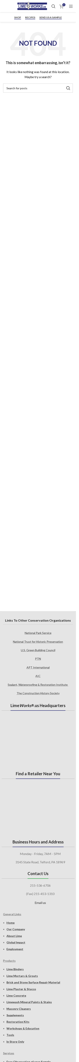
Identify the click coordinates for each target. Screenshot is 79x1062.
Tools (10, 1035)
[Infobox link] (4, 6)
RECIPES (30, 17)
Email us (40, 903)
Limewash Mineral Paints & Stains (29, 1002)
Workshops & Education (22, 1028)
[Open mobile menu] (71, 6)
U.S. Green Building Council (38, 650)
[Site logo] (32, 6)
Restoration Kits (17, 1021)
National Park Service (38, 633)
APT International (38, 667)
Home (10, 922)
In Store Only (15, 1041)
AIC (38, 676)
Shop (17, 17)
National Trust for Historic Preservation (38, 641)
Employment (14, 949)
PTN (38, 658)
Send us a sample (50, 17)
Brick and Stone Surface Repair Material (33, 982)
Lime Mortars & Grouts (22, 976)
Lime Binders (15, 969)
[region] (38, 578)
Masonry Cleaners (18, 1008)
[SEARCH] (68, 88)
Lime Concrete (16, 995)
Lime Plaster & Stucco (21, 989)
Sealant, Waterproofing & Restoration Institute (38, 684)
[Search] (53, 6)
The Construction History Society (38, 693)
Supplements (15, 1015)
